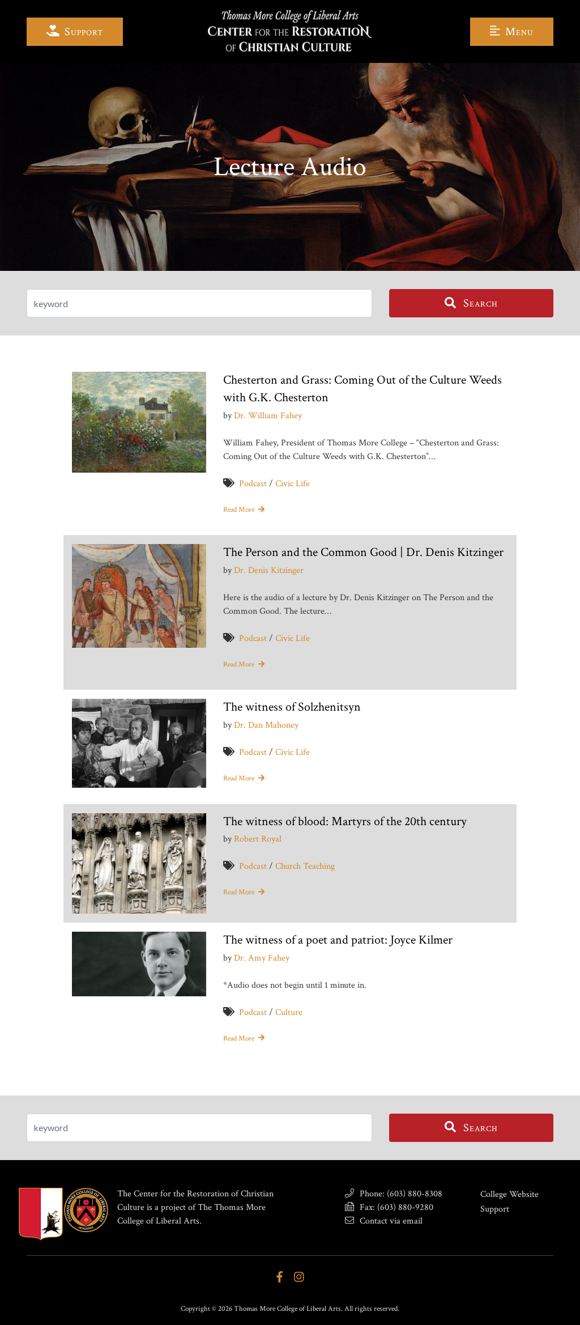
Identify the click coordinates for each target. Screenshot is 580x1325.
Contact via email (390, 1221)
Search (479, 303)
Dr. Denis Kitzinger (269, 570)
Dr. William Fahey (268, 416)
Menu (518, 31)
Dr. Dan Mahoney (266, 725)
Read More (239, 509)
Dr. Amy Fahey (261, 958)
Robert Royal (258, 839)
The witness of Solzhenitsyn (292, 707)
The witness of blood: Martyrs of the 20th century (345, 821)
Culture (288, 1012)
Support (82, 31)
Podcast (253, 484)
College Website (509, 1194)
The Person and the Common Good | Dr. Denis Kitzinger (363, 552)
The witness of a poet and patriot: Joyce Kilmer (338, 940)
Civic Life (292, 484)
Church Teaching (305, 866)
